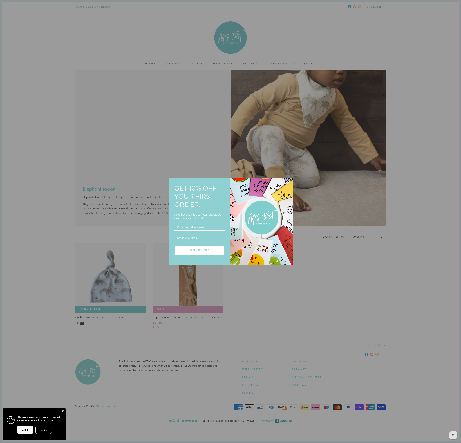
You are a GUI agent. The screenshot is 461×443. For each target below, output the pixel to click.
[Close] (63, 411)
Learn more (48, 420)
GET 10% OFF (199, 250)
